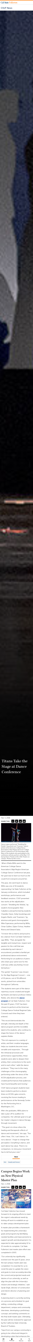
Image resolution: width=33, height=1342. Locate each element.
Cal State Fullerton (9, 2)
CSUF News (6, 8)
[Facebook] (12, 821)
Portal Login (11, 1339)
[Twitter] (16, 821)
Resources (21, 1339)
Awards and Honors (14, 1162)
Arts (5, 1162)
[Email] (24, 821)
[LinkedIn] (20, 821)
